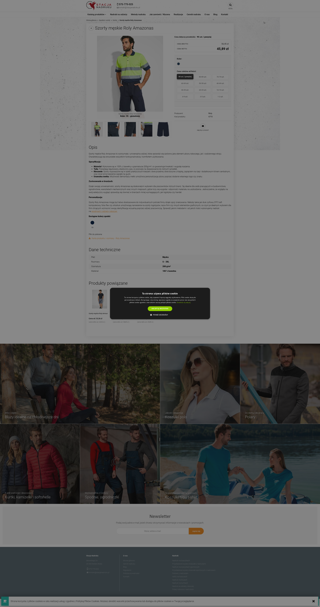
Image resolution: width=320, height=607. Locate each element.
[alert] (160, 303)
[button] (160, 315)
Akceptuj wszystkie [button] (160, 309)
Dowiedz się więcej (183, 302)
